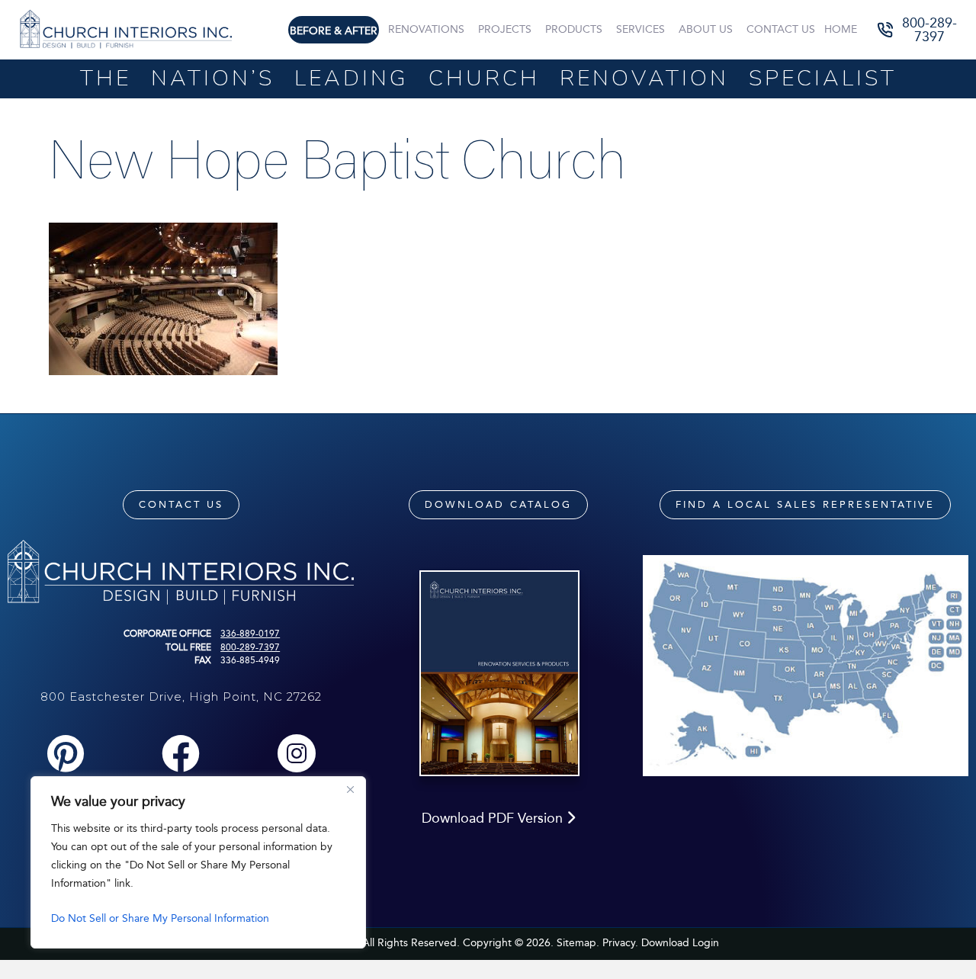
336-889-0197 (250, 633)
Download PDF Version (494, 818)
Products (573, 29)
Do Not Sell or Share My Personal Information (160, 918)
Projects (504, 29)
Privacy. (620, 942)
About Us (706, 29)
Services (640, 29)
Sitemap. (578, 942)
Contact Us (780, 29)
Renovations (426, 29)
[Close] (350, 789)
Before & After (333, 30)
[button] (919, 30)
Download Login (680, 942)
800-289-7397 (250, 647)
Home (840, 29)
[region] (198, 862)
